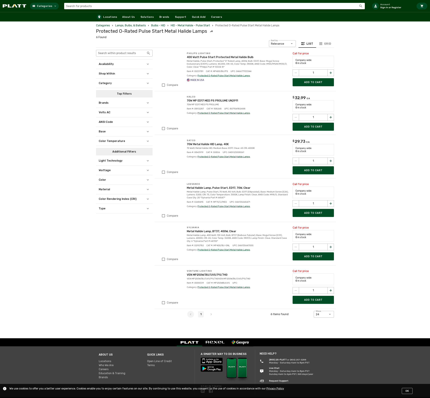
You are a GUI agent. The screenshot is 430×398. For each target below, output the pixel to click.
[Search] (361, 6)
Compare (172, 85)
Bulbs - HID (158, 25)
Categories (103, 25)
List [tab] (310, 43)
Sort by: (274, 40)
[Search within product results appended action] (148, 53)
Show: (319, 311)
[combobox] (214, 6)
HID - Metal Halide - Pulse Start (190, 25)
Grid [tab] (327, 43)
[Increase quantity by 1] (331, 73)
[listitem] (392, 6)
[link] (120, 361)
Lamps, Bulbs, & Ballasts (130, 25)
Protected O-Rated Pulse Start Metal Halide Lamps (224, 75)
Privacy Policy (275, 388)
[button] (44, 6)
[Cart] (422, 6)
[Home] (15, 6)
